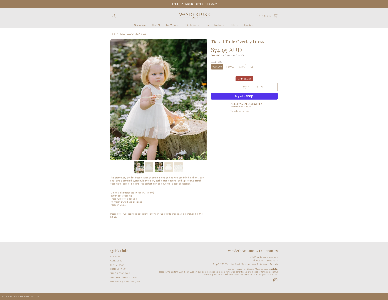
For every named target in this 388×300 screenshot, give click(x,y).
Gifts (233, 25)
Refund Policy (117, 264)
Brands (247, 25)
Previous (113, 100)
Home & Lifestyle (214, 25)
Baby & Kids (191, 25)
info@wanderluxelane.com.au (264, 257)
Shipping (216, 55)
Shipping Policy (118, 269)
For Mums (171, 25)
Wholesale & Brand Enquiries (125, 281)
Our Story (115, 256)
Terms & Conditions (120, 273)
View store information (240, 111)
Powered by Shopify (31, 296)
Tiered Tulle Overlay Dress (132, 34)
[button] (265, 15)
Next (204, 100)
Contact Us (116, 260)
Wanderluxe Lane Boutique (123, 277)
